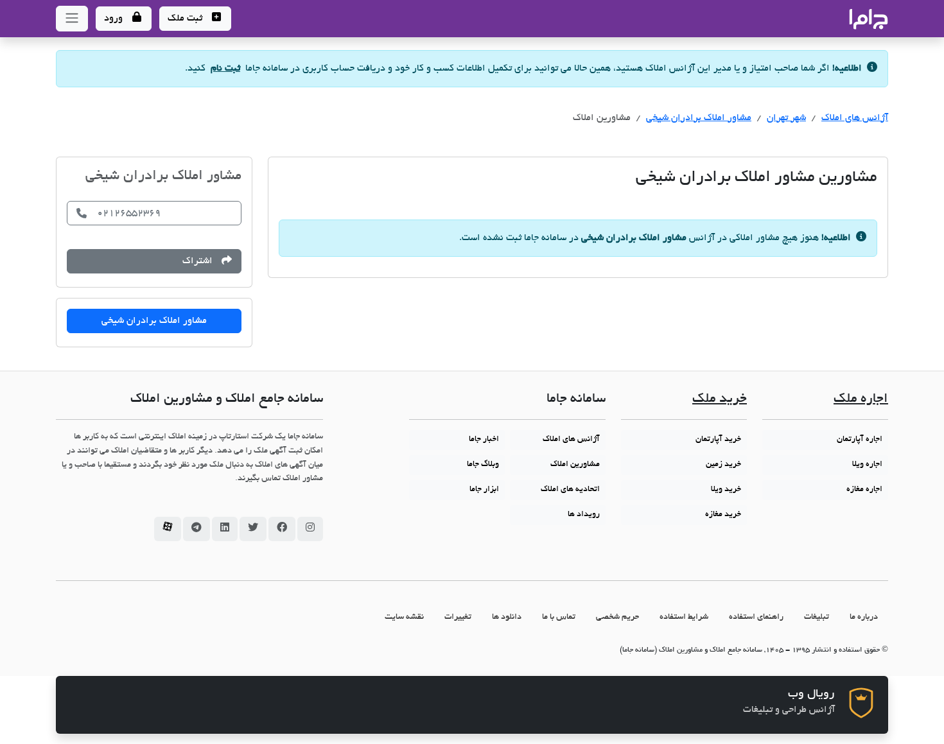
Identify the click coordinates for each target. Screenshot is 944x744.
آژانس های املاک (854, 118)
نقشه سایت (404, 617)
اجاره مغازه (864, 489)
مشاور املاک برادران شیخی (698, 118)
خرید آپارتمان (718, 439)
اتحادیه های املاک (570, 489)
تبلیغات (816, 617)
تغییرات (457, 617)
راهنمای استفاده (756, 617)
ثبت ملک (186, 18)
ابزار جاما (484, 489)
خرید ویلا (726, 489)
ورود (114, 18)
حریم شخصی (617, 617)
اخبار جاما (484, 439)
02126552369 (129, 213)
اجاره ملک (861, 399)
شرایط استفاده (684, 617)
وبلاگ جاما (483, 464)
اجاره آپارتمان (859, 439)
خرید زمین (723, 464)
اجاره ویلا (867, 464)
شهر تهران (786, 118)
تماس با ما (558, 617)
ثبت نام (225, 69)
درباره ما (864, 617)
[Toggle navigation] (72, 18)
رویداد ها (584, 514)
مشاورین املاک (575, 464)
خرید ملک (719, 399)
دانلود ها (506, 617)
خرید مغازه (723, 514)
